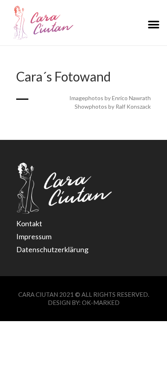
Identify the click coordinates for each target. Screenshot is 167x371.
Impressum (33, 236)
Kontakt (29, 223)
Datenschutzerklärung (52, 249)
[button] (154, 25)
